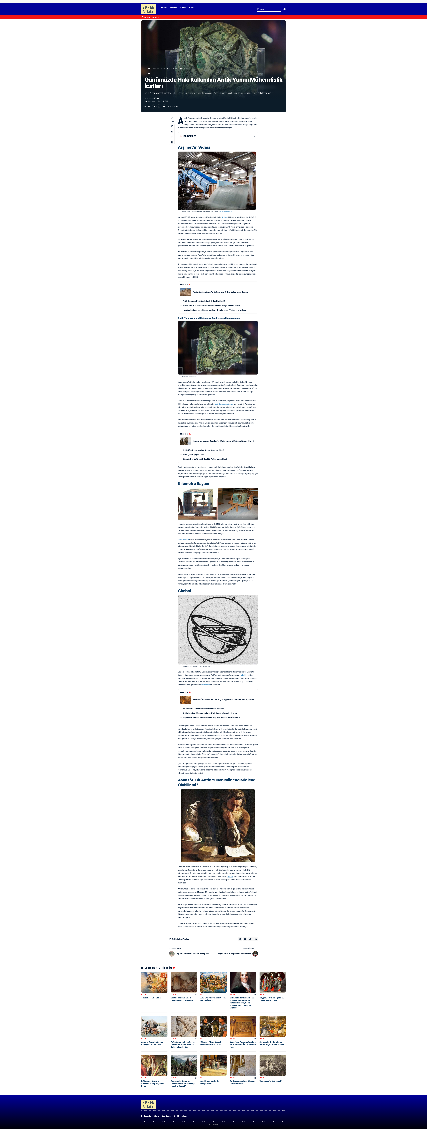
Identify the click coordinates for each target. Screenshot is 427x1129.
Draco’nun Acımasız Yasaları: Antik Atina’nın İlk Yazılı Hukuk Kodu (243, 1044)
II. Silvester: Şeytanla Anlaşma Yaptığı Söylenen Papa (152, 1083)
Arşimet (225, 217)
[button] (171, 137)
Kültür (147, 73)
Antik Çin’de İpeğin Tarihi (193, 454)
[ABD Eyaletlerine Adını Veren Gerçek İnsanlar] (213, 982)
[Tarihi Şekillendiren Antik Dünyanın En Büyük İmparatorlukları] (185, 292)
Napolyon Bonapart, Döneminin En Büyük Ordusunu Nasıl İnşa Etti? (211, 717)
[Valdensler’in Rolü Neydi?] (273, 1065)
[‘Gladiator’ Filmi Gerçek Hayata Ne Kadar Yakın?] (213, 1026)
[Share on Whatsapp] (159, 106)
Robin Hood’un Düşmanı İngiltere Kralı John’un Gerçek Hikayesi (210, 713)
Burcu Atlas (154, 98)
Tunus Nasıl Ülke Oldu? (151, 998)
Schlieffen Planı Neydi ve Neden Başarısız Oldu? (203, 450)
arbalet (243, 675)
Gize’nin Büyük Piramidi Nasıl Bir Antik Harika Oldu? (205, 459)
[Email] (171, 131)
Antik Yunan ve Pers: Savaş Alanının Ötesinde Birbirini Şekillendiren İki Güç (183, 1044)
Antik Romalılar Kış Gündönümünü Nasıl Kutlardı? (204, 301)
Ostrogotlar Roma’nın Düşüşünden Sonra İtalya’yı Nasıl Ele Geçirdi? (183, 1083)
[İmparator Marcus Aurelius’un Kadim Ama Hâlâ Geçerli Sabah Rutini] (185, 441)
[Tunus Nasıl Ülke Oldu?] (154, 982)
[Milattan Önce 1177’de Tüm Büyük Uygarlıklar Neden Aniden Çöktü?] (185, 700)
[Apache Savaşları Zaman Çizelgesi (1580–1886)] (154, 1026)
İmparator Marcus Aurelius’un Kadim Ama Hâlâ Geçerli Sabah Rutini (223, 441)
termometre (205, 685)
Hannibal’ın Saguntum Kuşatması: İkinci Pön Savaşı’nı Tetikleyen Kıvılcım (214, 310)
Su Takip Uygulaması (151, 17)
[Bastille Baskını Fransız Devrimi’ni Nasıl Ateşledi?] (184, 982)
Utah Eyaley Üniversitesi (225, 211)
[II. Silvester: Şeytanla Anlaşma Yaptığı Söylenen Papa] (154, 1065)
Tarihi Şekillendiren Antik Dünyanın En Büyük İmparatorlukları (220, 292)
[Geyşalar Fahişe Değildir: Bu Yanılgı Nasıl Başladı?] (273, 982)
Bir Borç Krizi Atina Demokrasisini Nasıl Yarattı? (203, 709)
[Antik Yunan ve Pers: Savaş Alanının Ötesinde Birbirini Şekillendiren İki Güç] (184, 1026)
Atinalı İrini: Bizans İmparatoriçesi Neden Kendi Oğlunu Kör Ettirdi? (211, 305)
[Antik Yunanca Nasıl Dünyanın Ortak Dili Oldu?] (243, 1065)
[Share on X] (154, 106)
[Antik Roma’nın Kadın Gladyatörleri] (213, 1065)
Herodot (230, 876)
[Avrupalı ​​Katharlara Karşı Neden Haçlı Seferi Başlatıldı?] (273, 1026)
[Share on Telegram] (164, 106)
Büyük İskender (183, 540)
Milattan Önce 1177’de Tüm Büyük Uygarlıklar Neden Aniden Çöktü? (223, 700)
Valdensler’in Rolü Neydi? (271, 1081)
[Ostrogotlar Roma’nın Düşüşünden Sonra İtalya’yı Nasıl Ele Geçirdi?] (184, 1065)
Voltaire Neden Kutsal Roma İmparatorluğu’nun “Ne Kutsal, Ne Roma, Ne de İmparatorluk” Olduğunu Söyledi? (242, 1003)
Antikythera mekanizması (224, 404)
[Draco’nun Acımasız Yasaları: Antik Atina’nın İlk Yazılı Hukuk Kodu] (243, 1026)
